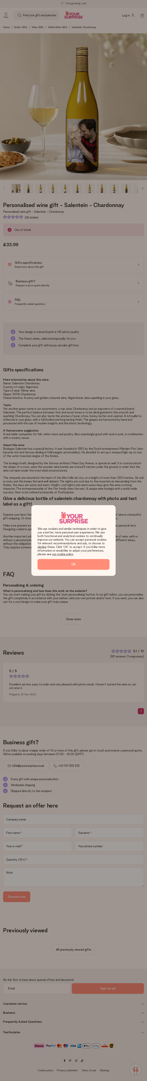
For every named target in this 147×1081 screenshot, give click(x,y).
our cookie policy (62, 554)
